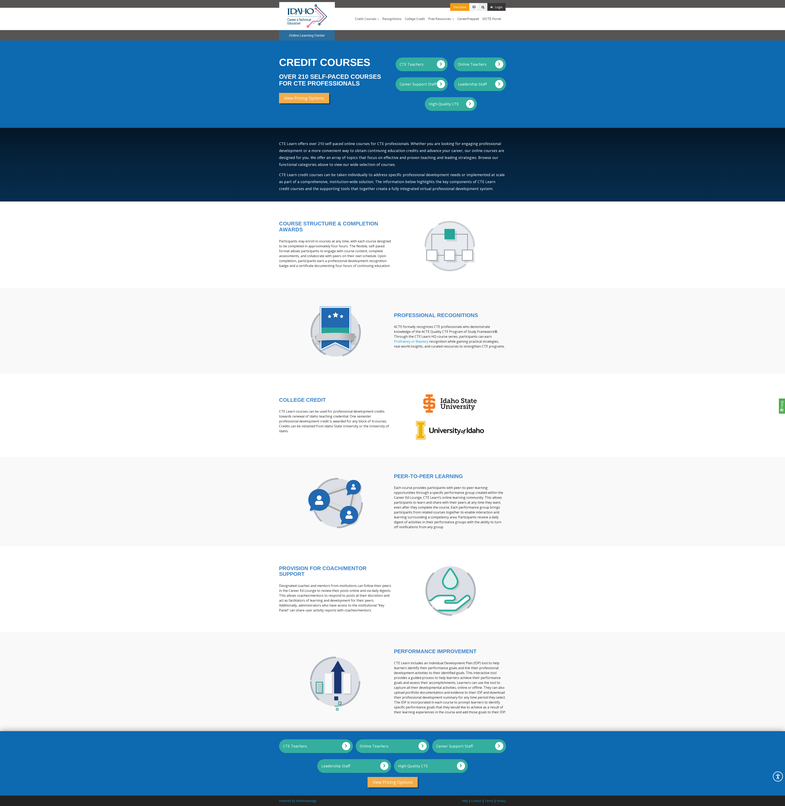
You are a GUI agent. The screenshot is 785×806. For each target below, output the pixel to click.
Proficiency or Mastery (411, 341)
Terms (489, 801)
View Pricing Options (304, 98)
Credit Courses (365, 19)
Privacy (501, 801)
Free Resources (439, 19)
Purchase (459, 7)
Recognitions (391, 19)
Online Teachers (472, 64)
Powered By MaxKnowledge (297, 801)
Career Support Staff (418, 84)
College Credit (415, 19)
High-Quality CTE (444, 103)
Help (782, 405)
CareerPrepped (468, 19)
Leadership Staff (472, 84)
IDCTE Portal (491, 19)
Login (498, 7)
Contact (476, 801)
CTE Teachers (412, 64)
